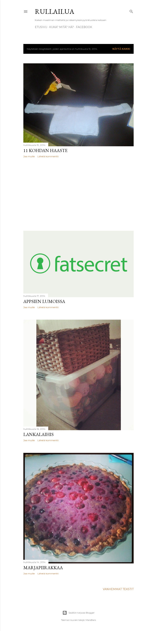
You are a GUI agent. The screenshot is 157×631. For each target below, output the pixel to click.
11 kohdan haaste (45, 150)
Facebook (84, 27)
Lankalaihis (38, 434)
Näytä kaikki (121, 48)
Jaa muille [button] (29, 156)
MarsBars (91, 620)
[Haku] (131, 10)
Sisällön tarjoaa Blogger (82, 612)
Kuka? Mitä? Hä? (61, 27)
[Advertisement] (78, 194)
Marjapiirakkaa (43, 568)
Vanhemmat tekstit (118, 589)
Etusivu (41, 27)
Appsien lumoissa (44, 301)
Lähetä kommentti (48, 156)
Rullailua (54, 11)
